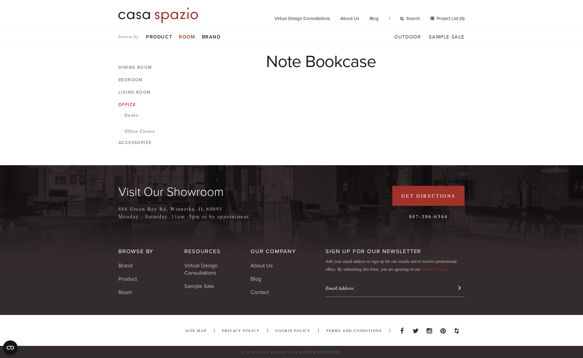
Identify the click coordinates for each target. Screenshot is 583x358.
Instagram (429, 329)
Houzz (456, 329)
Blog (374, 18)
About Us (349, 18)
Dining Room (135, 67)
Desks (131, 115)
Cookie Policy (293, 330)
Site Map (196, 330)
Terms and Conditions (354, 330)
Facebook (402, 329)
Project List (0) (450, 18)
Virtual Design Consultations (302, 18)
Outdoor (407, 37)
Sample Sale (447, 37)
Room (187, 37)
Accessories (134, 142)
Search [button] (413, 18)
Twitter (415, 329)
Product (159, 37)
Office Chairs (139, 131)
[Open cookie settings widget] (10, 347)
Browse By (135, 251)
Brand (211, 37)
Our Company (273, 251)
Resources (202, 251)
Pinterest (443, 329)
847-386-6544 (428, 216)
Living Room (134, 92)
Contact (260, 292)
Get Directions (428, 195)
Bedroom (130, 79)
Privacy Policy (434, 269)
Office (127, 104)
